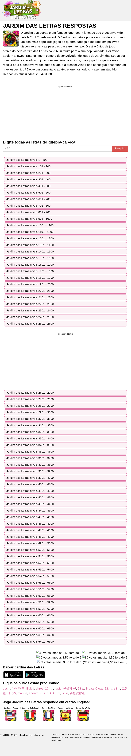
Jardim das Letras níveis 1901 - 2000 (30, 284)
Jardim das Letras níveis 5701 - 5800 (30, 595)
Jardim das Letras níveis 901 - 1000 (29, 218)
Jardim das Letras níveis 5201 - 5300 (30, 563)
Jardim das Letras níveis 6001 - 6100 (30, 615)
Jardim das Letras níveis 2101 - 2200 (30, 297)
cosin (6, 688)
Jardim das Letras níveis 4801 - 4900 (30, 536)
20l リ (49, 688)
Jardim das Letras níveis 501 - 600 (28, 192)
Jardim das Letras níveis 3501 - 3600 (30, 451)
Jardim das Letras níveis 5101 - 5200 (30, 556)
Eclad (30, 688)
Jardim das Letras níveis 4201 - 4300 (30, 497)
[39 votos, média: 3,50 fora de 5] (58, 653)
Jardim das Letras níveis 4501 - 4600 (30, 517)
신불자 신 (69, 688)
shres (39, 688)
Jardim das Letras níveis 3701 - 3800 (30, 464)
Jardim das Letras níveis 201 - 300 (28, 172)
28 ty (81, 688)
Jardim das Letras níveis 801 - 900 (28, 212)
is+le (65, 693)
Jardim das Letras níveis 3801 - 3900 (30, 471)
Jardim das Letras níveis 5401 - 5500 (30, 576)
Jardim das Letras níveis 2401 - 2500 (30, 317)
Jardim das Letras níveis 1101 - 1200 (30, 231)
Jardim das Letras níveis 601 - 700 (28, 199)
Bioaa (90, 688)
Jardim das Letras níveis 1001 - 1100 (30, 225)
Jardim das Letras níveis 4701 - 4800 (30, 530)
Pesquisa (120, 148)
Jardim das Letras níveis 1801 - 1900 (30, 277)
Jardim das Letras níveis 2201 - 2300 (30, 304)
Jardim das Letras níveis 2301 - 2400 (30, 310)
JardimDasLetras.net (31, 735)
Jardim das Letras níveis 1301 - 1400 (30, 245)
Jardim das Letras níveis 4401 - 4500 (30, 510)
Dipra (108, 688)
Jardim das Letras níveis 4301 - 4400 (30, 504)
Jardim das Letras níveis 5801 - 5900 (30, 602)
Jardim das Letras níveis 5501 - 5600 (30, 582)
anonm (33, 693)
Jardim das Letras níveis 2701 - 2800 (30, 399)
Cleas (99, 688)
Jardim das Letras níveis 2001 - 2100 (30, 290)
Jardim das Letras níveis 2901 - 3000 (30, 412)
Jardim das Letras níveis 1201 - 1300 (30, 238)
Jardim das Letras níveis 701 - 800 (28, 205)
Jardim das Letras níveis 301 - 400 (28, 179)
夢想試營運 (77, 693)
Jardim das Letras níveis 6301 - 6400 (30, 635)
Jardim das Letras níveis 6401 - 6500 (30, 641)
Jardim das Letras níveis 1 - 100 (26, 159)
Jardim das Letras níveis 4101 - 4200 (30, 490)
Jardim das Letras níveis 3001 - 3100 (30, 418)
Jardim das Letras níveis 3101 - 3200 (30, 425)
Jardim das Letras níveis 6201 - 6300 (30, 628)
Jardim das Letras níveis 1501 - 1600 (30, 258)
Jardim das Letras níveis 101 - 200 (28, 166)
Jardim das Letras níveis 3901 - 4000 (30, 477)
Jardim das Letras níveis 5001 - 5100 (30, 549)
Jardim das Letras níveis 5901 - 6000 (30, 608)
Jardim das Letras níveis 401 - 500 (28, 186)
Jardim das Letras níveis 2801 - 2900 (30, 405)
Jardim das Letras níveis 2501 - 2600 (30, 323)
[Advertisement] (65, 111)
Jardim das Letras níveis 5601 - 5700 (30, 589)
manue (22, 693)
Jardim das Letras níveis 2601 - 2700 (30, 392)
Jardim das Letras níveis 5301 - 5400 (30, 569)
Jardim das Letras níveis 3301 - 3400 (30, 438)
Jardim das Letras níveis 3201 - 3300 (30, 432)
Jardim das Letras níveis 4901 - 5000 (30, 543)
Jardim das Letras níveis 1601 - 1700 (30, 264)
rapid (58, 688)
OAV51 (55, 693)
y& (14, 693)
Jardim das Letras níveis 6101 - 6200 (30, 622)
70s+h (44, 693)
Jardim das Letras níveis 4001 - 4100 (30, 484)
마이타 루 (18, 688)
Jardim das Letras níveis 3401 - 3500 (30, 445)
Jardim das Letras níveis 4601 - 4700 (30, 523)
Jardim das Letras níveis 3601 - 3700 (30, 458)
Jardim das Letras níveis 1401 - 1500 (30, 251)
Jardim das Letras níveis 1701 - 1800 (30, 271)
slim (117, 688)
